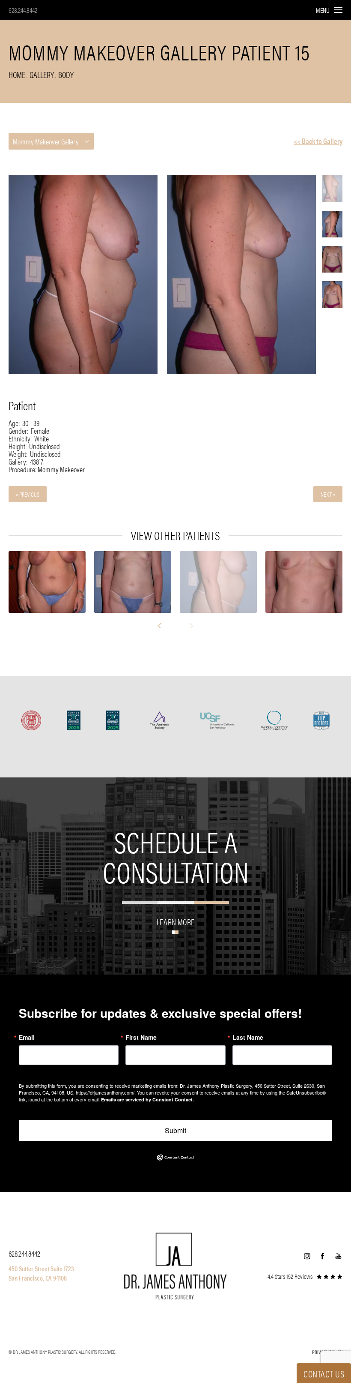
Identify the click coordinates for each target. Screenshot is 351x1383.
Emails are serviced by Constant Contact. (147, 1099)
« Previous (27, 494)
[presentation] (163, 625)
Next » (328, 494)
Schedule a (176, 856)
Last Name (247, 1037)
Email (27, 1037)
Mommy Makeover (61, 469)
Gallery (42, 74)
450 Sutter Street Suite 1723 (41, 1268)
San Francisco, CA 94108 (38, 1278)
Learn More (175, 920)
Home (17, 74)
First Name (141, 1037)
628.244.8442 (23, 10)
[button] (307, 1256)
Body (66, 74)
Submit (175, 1130)
